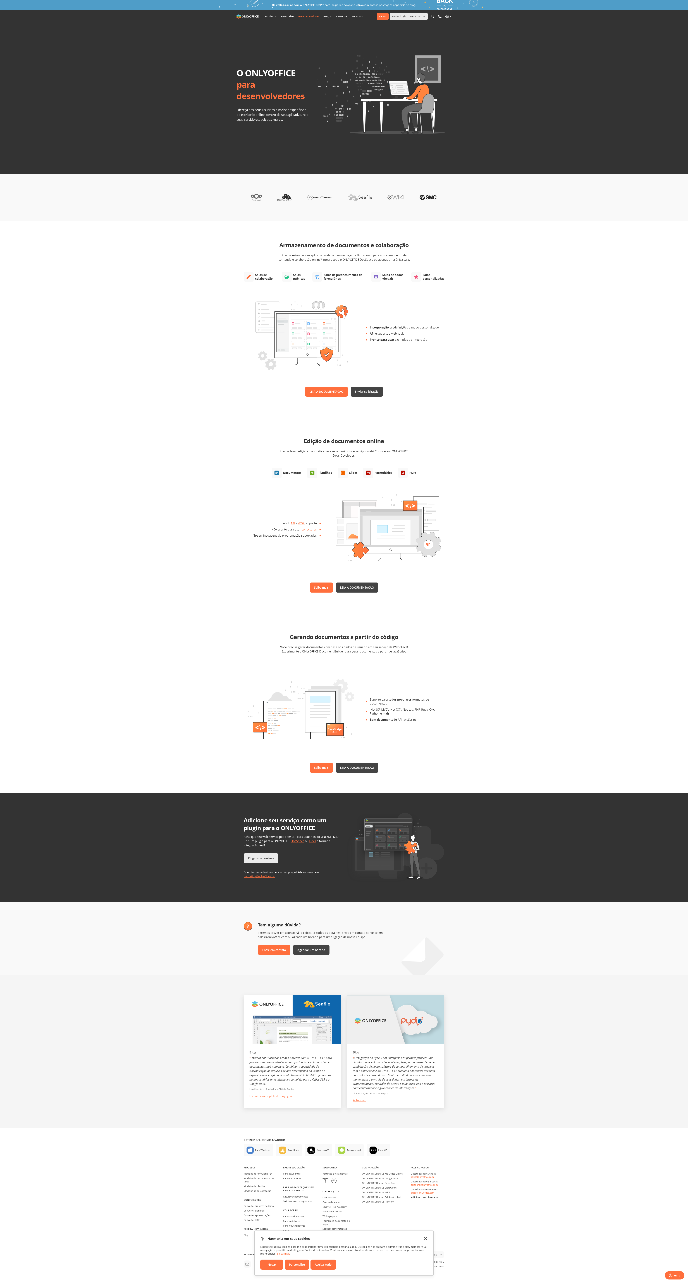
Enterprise (287, 16)
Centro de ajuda (331, 1202)
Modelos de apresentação (257, 1190)
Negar (272, 1265)
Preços (327, 16)
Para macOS (322, 1150)
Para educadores (292, 1178)
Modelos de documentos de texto (259, 1180)
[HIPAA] (325, 1180)
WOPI (301, 523)
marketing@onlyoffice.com (259, 876)
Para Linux (293, 1150)
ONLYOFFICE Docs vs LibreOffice (379, 1187)
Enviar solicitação (367, 392)
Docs (312, 841)
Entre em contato (274, 950)
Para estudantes (291, 1173)
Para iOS (382, 1150)
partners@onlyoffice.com (424, 1184)
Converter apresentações (257, 1215)
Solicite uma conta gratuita (297, 1201)
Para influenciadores (294, 1225)
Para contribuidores (293, 1216)
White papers (329, 1216)
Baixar (382, 16)
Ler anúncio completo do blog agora (271, 1096)
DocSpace (297, 841)
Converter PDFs (252, 1220)
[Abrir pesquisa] (433, 16)
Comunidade (329, 1197)
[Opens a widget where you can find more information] (674, 1275)
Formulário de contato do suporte (336, 1222)
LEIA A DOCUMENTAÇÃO (326, 392)
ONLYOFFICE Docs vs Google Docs (380, 1178)
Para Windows (262, 1150)
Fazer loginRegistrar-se (409, 16)
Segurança (329, 1167)
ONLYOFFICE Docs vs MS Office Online (382, 1173)
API (293, 523)
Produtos (271, 16)
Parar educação (294, 1167)
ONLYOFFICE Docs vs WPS (376, 1192)
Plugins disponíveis (261, 858)
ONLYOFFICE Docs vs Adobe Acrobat (381, 1197)
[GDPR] (334, 1180)
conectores (309, 529)
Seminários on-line (332, 1211)
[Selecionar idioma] (448, 16)
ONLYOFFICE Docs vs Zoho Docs (379, 1183)
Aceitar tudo (323, 1265)
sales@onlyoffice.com (422, 1176)
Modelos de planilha (254, 1186)
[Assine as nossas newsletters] (247, 1264)
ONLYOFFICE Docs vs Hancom (378, 1201)
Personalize (297, 1265)
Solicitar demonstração (334, 1228)
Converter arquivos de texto (259, 1206)
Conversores (252, 1199)
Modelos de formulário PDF (258, 1173)
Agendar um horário (311, 950)
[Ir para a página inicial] (247, 16)
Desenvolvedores (308, 16)
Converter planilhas (254, 1210)
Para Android (354, 1150)
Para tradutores (291, 1221)
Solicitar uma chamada (424, 1197)
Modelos (250, 1167)
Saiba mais (321, 588)
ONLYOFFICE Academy (334, 1206)
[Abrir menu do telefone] (440, 16)
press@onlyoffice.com (422, 1192)
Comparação (370, 1167)
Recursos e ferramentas (295, 1196)
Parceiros (341, 16)
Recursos (357, 16)
